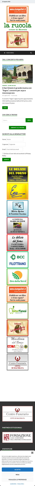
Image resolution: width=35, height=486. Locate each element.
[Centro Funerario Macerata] (17, 421)
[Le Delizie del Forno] (17, 182)
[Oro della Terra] (17, 284)
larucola (15, 95)
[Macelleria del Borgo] (17, 352)
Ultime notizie (12, 85)
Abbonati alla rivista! (17, 127)
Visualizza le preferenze (18, 479)
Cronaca (4, 85)
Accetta (17, 469)
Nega (17, 474)
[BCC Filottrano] (17, 267)
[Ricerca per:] (17, 120)
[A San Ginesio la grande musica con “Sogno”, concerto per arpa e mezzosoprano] (17, 74)
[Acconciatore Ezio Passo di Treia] (17, 199)
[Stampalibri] (17, 22)
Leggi (4, 107)
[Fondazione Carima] (17, 442)
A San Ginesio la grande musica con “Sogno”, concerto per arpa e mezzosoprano (17, 90)
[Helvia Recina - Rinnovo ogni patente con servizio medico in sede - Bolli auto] (17, 216)
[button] (32, 453)
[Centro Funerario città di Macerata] (17, 370)
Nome (4, 139)
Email (4, 149)
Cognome (5, 144)
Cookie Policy (13, 483)
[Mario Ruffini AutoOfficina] (17, 233)
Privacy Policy (20, 483)
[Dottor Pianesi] (17, 318)
